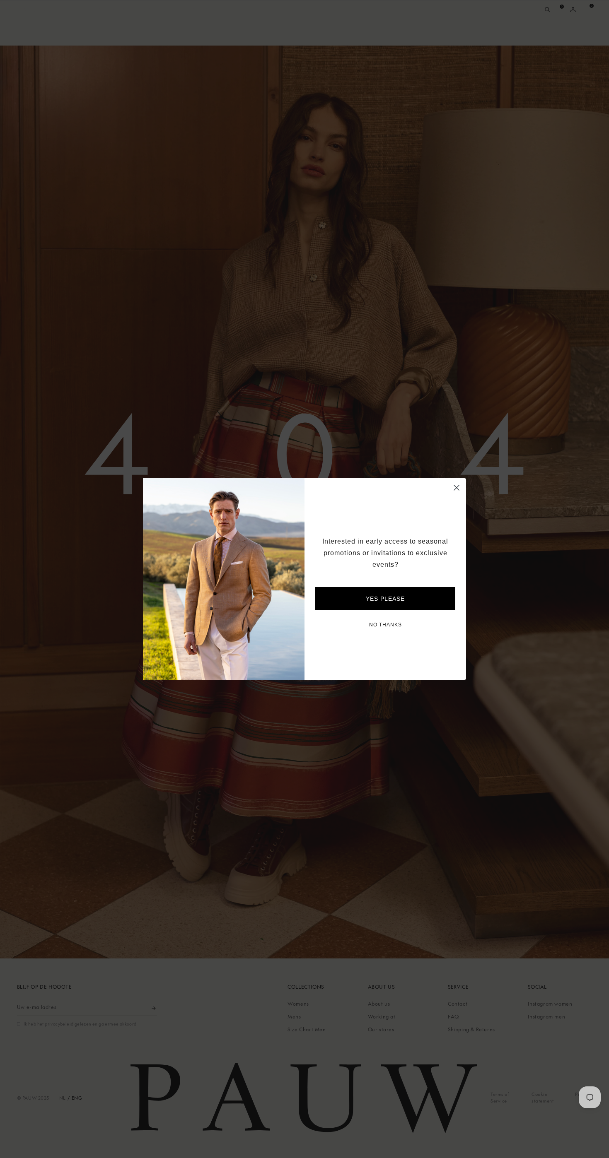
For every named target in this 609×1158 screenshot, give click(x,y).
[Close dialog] (456, 487)
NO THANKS (385, 625)
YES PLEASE (385, 598)
